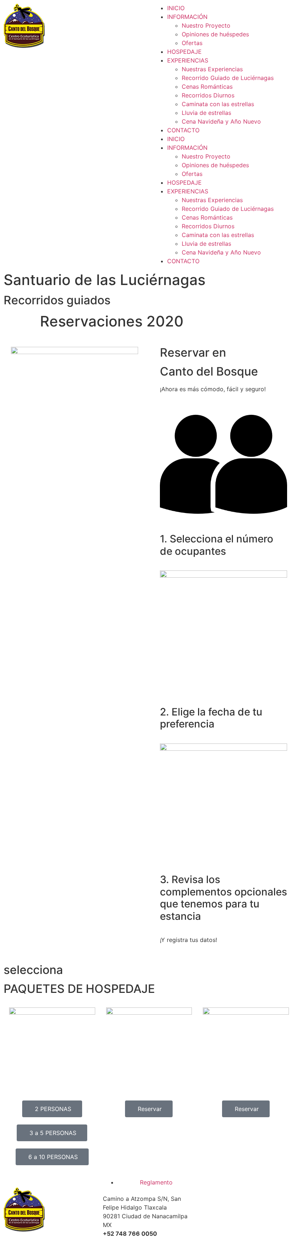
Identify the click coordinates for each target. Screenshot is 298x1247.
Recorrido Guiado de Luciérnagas (228, 77)
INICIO (176, 8)
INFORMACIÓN (187, 16)
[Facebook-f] (211, 1209)
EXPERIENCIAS (187, 60)
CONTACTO (183, 130)
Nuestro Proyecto (206, 25)
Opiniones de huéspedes (215, 34)
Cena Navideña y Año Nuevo (221, 121)
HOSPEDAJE (184, 51)
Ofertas (192, 43)
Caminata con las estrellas (218, 104)
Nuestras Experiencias (212, 69)
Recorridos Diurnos (208, 95)
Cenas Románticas (207, 86)
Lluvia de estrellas (206, 112)
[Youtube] (251, 1209)
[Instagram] (231, 1209)
